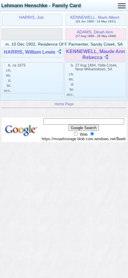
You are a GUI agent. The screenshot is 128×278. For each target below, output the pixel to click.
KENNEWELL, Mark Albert (94, 17)
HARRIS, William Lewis (29, 52)
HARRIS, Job (31, 17)
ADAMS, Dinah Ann (95, 32)
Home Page (64, 104)
